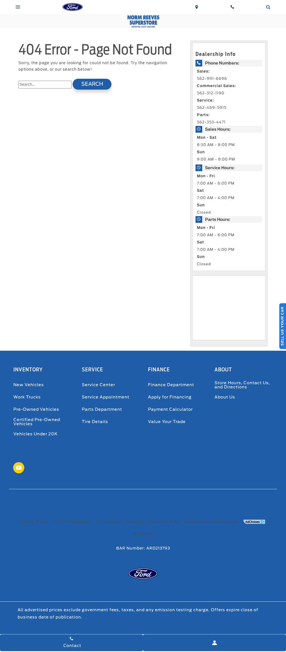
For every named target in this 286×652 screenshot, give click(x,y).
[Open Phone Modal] (232, 7)
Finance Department (171, 384)
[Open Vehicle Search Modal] (268, 7)
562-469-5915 (212, 108)
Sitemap (135, 521)
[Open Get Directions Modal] (196, 7)
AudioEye (143, 534)
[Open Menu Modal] (18, 7)
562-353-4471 (211, 122)
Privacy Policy (33, 521)
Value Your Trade (167, 421)
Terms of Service (72, 521)
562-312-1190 (210, 93)
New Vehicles (28, 384)
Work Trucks (27, 397)
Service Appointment (105, 397)
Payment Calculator (170, 409)
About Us (224, 397)
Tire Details (95, 421)
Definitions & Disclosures (211, 521)
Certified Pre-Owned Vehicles (36, 421)
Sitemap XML (164, 521)
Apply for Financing (170, 397)
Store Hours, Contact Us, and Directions (242, 384)
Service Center (98, 384)
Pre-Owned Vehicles (36, 409)
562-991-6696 (212, 79)
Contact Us (108, 521)
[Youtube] (18, 467)
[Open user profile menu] (214, 642)
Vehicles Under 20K (35, 433)
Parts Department (102, 409)
